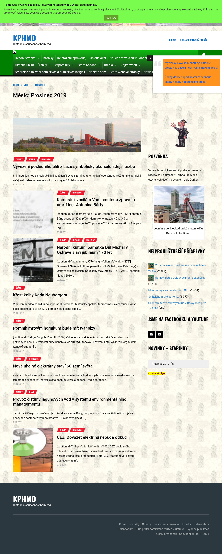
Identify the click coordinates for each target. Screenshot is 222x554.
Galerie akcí (98, 58)
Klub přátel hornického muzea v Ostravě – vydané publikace (172, 529)
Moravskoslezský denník (193, 40)
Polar (172, 40)
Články (42, 65)
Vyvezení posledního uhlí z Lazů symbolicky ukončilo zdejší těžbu (74, 166)
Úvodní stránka (25, 58)
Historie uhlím (24, 65)
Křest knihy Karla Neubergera (40, 295)
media (108, 65)
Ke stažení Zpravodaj (71, 58)
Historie (76, 240)
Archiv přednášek (166, 534)
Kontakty (134, 524)
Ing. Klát (90, 240)
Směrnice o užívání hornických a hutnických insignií (50, 72)
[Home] (14, 52)
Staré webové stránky (125, 72)
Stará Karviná (87, 65)
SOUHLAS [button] (111, 18)
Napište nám (97, 72)
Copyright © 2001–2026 (194, 534)
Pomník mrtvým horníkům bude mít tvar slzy (54, 328)
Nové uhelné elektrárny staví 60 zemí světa (53, 366)
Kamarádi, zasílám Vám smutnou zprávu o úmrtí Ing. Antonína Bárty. (96, 202)
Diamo (31, 392)
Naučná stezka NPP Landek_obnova (134, 58)
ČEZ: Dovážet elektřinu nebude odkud (92, 437)
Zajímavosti (129, 65)
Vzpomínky (62, 65)
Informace (46, 159)
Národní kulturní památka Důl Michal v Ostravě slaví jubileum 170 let (92, 250)
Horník (32, 159)
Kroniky (48, 58)
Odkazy (146, 524)
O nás (122, 524)
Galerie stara (201, 524)
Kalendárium (125, 529)
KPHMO (24, 38)
